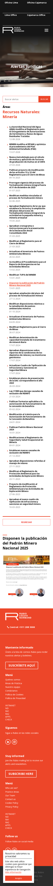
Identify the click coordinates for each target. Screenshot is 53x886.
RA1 (7, 711)
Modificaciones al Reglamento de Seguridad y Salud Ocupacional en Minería (26, 440)
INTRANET (10, 705)
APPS (7, 717)
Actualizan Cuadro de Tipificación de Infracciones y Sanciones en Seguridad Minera (27, 367)
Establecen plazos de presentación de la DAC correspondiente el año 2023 (26, 380)
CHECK (8, 720)
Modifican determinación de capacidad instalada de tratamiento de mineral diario (27, 340)
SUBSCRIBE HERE (21, 774)
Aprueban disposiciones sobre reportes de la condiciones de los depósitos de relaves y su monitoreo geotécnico (27, 354)
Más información (13, 872)
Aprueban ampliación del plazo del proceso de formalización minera (26, 294)
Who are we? (11, 788)
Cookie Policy (11, 802)
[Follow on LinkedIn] (8, 742)
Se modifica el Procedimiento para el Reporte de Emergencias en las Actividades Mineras (27, 264)
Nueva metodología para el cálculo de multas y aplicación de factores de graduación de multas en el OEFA (27, 159)
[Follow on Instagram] (14, 742)
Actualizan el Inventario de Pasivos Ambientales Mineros (26, 252)
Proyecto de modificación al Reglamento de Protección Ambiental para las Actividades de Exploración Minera (26, 488)
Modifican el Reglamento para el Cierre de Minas (25, 242)
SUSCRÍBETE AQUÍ (22, 665)
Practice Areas (12, 791)
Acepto (18, 878)
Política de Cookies (14, 694)
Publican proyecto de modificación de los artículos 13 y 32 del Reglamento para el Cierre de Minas (27, 172)
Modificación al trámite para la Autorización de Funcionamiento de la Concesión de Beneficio (27, 416)
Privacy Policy (11, 806)
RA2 (7, 714)
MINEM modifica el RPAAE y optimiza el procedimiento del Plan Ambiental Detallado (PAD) (27, 146)
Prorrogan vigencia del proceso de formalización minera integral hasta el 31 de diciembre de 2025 (27, 185)
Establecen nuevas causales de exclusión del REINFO (24, 451)
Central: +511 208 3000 (22, 627)
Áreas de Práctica (13, 683)
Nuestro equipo (12, 687)
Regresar (26, 522)
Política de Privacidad (15, 698)
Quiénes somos (12, 679)
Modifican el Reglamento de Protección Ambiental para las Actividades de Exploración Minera (26, 473)
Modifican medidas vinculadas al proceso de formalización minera (26, 197)
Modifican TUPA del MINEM (22, 275)
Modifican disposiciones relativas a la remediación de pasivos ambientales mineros (26, 306)
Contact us (10, 799)
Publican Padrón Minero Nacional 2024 (26, 428)
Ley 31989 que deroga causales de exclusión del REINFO (26, 392)
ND (7, 708)
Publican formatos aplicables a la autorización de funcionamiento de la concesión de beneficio (27, 404)
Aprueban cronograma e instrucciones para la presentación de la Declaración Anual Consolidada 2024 (26, 229)
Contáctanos (11, 690)
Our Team (10, 795)
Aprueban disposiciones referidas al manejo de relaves (27, 462)
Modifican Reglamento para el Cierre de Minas (27, 328)
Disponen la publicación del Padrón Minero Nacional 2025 (26, 284)
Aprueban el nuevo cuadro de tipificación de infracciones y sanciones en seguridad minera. (25, 501)
